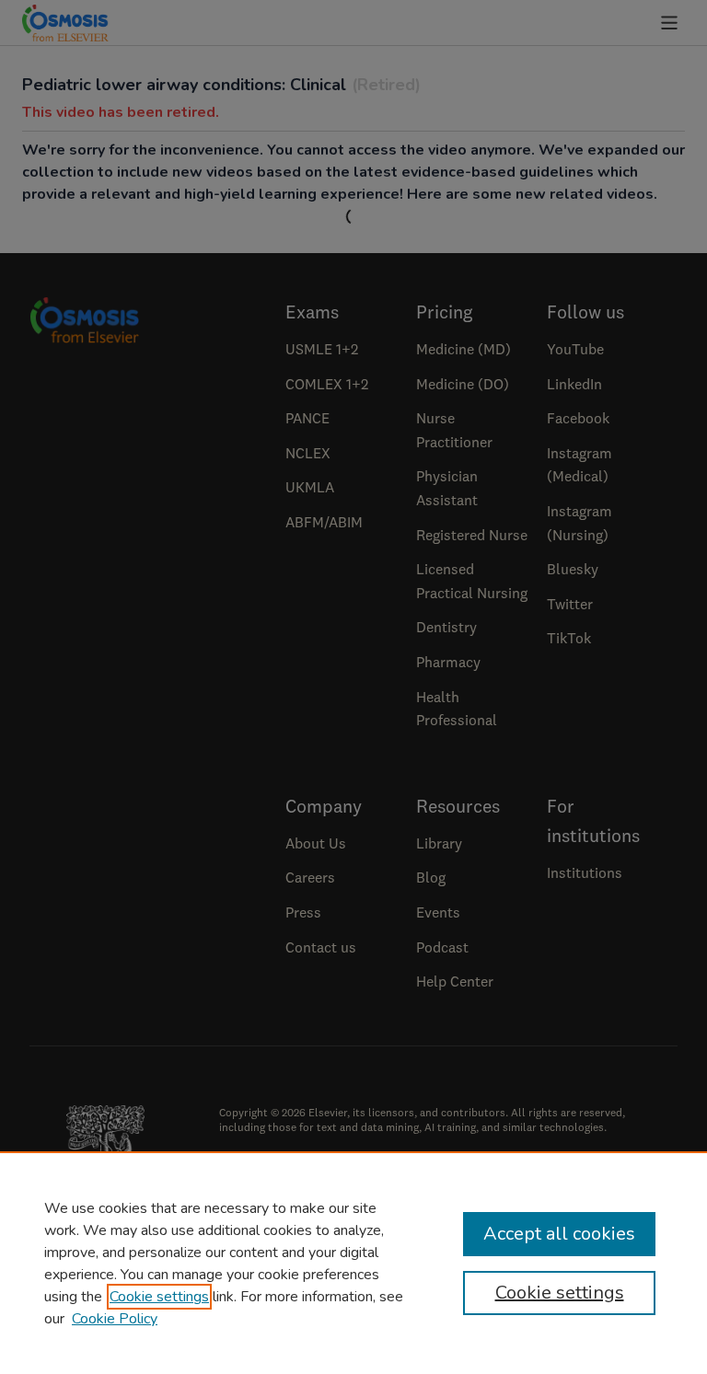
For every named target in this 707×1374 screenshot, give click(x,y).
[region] (353, 1262)
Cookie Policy (114, 1319)
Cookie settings (159, 1297)
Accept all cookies (559, 1233)
